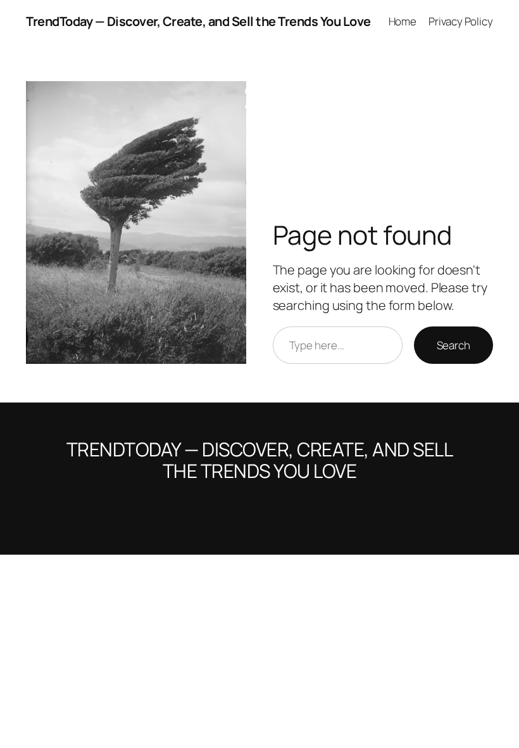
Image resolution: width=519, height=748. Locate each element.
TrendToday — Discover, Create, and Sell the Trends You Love (198, 21)
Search (453, 345)
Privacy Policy (460, 21)
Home (403, 21)
